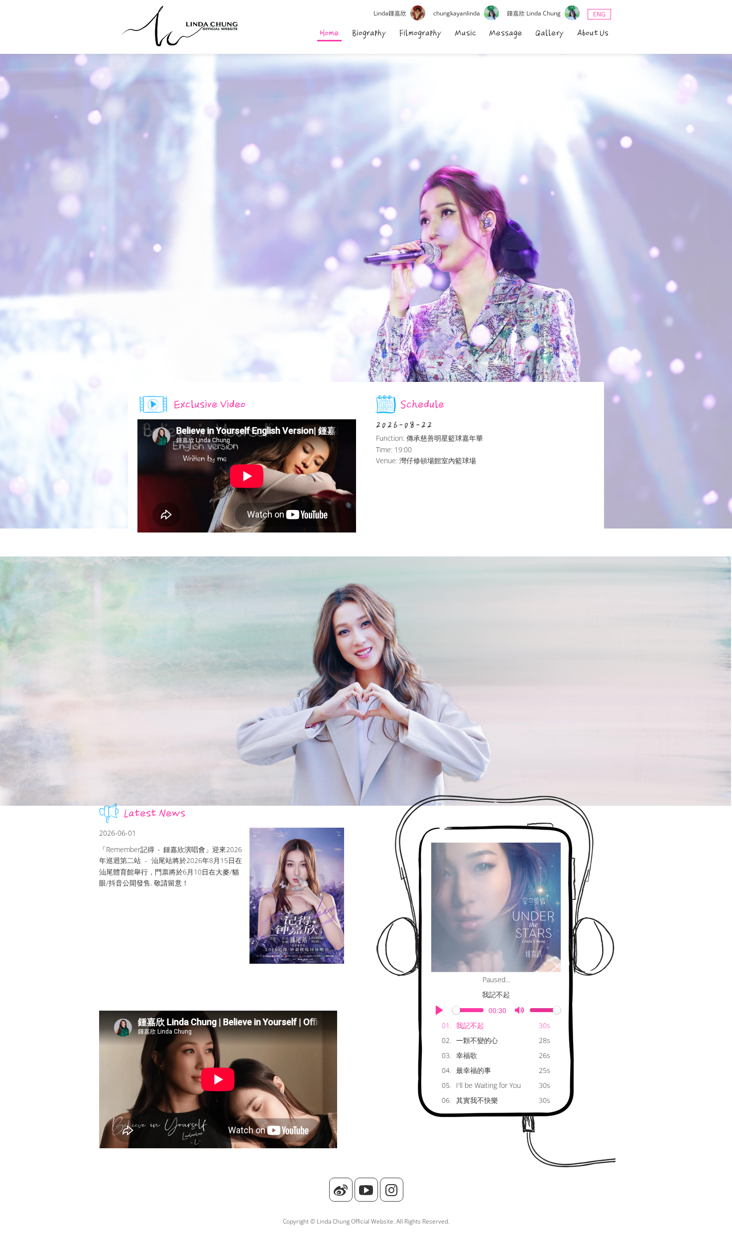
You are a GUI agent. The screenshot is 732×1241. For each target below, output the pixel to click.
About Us (593, 33)
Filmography (420, 33)
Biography (369, 33)
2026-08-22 (404, 424)
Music (465, 33)
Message (505, 33)
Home (329, 33)
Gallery (549, 33)
